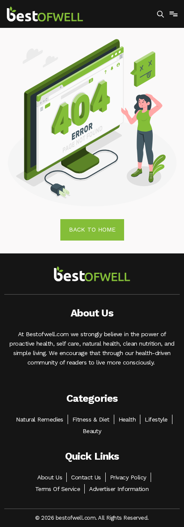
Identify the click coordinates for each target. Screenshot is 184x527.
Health (127, 419)
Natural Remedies (39, 419)
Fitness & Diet (91, 419)
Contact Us (86, 477)
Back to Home (92, 229)
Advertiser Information (118, 488)
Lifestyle (156, 419)
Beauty (92, 431)
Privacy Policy (128, 477)
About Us (49, 477)
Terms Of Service (57, 488)
